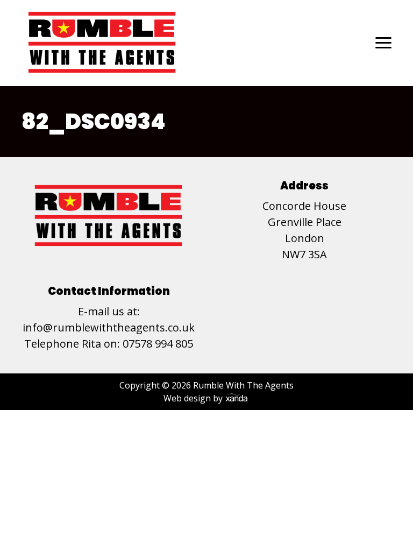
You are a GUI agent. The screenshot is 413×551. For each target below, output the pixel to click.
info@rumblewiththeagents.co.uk (109, 327)
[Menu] (383, 42)
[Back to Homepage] (102, 42)
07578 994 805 (158, 343)
